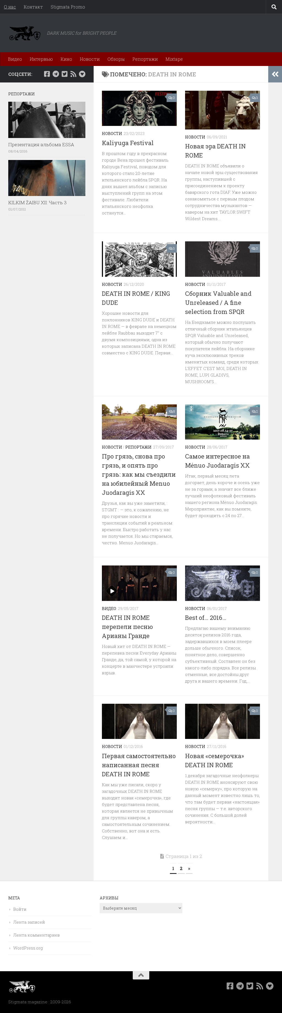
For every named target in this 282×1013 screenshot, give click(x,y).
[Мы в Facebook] (47, 74)
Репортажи (145, 59)
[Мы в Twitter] (64, 74)
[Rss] (73, 74)
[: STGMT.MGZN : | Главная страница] (24, 33)
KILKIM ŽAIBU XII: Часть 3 (37, 202)
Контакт (33, 7)
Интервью (41, 59)
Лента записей (29, 922)
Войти (19, 909)
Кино (66, 59)
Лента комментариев (36, 935)
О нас (10, 7)
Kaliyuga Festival (128, 143)
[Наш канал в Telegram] (55, 74)
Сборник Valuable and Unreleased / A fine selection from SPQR (218, 302)
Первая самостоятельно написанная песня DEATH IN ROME (139, 765)
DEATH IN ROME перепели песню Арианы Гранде (127, 627)
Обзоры (116, 59)
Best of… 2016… (205, 618)
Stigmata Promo (68, 7)
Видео (15, 59)
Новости (90, 59)
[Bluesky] (82, 74)
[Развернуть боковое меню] (275, 74)
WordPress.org (28, 948)
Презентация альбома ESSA (41, 144)
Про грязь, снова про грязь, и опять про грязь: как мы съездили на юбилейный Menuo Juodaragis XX (139, 474)
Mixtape (174, 59)
